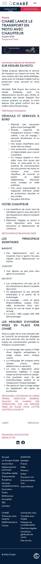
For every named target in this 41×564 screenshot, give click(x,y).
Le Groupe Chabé (10, 460)
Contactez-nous (28, 512)
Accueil (5, 457)
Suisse (23, 473)
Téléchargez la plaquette (14, 110)
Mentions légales (28, 528)
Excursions (7, 489)
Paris (16, 39)
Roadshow (7, 479)
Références (7, 496)
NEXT (6, 423)
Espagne (24, 460)
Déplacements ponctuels (9, 468)
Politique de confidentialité (27, 523)
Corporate (7, 39)
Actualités (7, 499)
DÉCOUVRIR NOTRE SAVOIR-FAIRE (19, 233)
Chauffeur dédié (10, 473)
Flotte (5, 492)
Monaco (24, 470)
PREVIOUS (33, 423)
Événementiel (8, 476)
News (5, 17)
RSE (3, 502)
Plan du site (25, 540)
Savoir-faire (7, 463)
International (26, 486)
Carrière (6, 506)
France (23, 463)
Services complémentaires (10, 484)
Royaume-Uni (27, 477)
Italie (22, 467)
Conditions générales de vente (26, 534)
